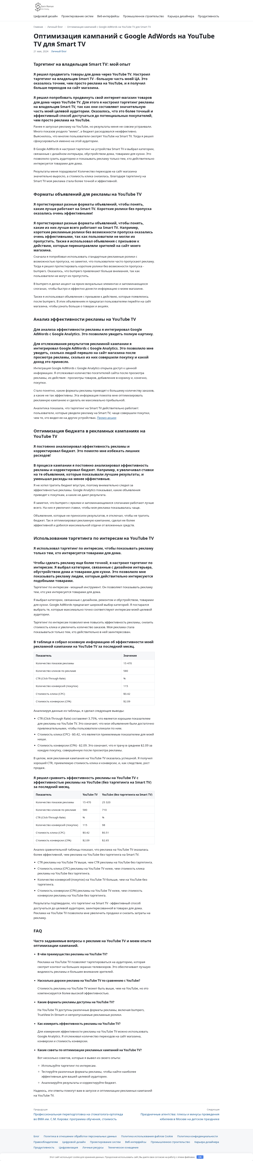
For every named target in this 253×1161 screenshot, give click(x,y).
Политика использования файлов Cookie (147, 1136)
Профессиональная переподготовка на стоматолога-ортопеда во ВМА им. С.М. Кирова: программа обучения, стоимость (78, 1114)
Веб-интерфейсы (108, 16)
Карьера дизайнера (181, 16)
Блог (36, 1136)
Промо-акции (106, 418)
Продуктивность (208, 16)
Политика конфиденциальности (197, 1136)
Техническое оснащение (123, 1147)
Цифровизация (68, 1147)
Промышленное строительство (143, 16)
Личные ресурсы (93, 1147)
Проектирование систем (77, 16)
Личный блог (55, 26)
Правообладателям (46, 1142)
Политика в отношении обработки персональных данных (80, 1136)
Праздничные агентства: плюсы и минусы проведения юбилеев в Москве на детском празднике (180, 1114)
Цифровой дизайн (46, 16)
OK (200, 1157)
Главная (38, 26)
